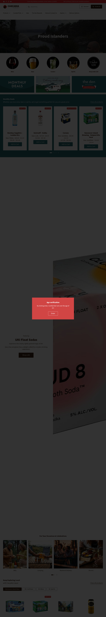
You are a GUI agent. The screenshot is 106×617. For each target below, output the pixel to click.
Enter (53, 313)
